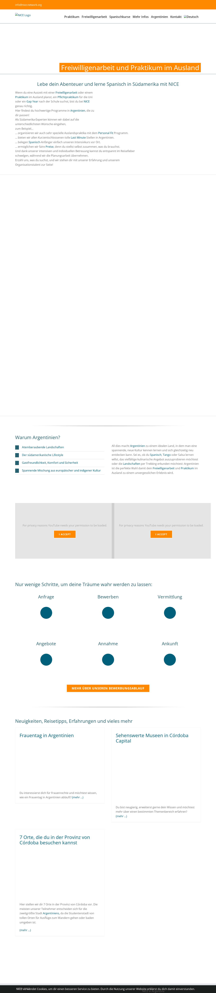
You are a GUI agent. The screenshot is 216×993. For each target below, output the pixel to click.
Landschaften (131, 464)
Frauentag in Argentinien (47, 735)
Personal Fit (105, 133)
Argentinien (77, 110)
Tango (167, 455)
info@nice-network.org (28, 4)
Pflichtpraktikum (68, 97)
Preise (49, 147)
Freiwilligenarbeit (66, 92)
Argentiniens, (51, 913)
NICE (87, 101)
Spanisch (34, 142)
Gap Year (32, 101)
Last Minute (78, 137)
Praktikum (21, 97)
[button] (59, 447)
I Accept (65, 534)
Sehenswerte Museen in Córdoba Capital (152, 738)
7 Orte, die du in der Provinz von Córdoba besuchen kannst (55, 840)
